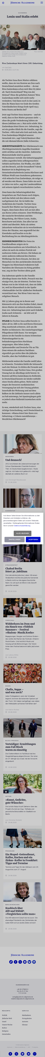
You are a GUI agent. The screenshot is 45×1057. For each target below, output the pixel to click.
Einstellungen (14, 540)
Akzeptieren (33, 540)
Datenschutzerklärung (22, 526)
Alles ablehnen (22, 533)
